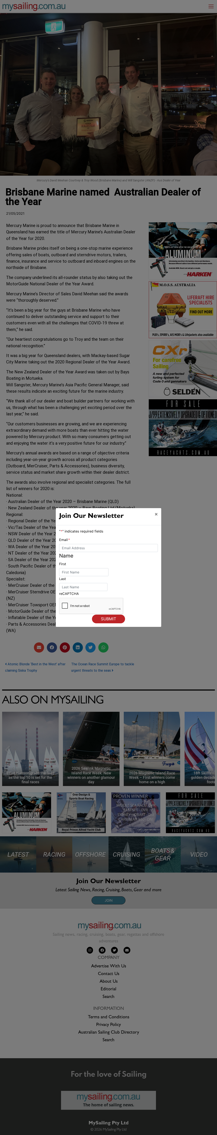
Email (64, 540)
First (62, 564)
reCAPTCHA (69, 593)
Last (62, 579)
